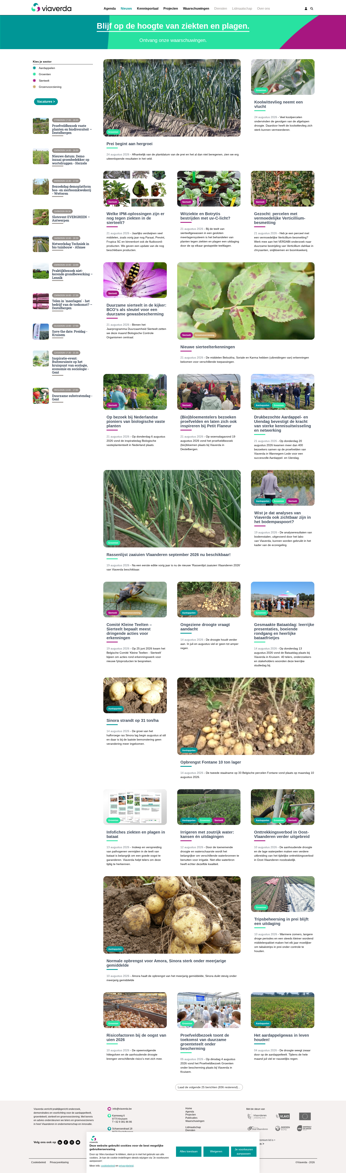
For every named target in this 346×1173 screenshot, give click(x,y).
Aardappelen (47, 68)
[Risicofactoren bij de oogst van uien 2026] (135, 1010)
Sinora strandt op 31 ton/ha (133, 720)
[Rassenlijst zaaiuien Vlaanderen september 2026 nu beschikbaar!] (172, 508)
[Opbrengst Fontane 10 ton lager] (246, 716)
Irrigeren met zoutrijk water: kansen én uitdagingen (207, 834)
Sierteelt (44, 80)
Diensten (220, 8)
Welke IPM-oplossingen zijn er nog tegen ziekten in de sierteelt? (135, 218)
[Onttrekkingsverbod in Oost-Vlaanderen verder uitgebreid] (282, 807)
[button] (312, 8)
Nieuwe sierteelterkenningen (207, 347)
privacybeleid (126, 1165)
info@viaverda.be (122, 1108)
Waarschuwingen (196, 8)
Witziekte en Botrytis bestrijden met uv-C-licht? (205, 216)
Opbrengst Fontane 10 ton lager (210, 762)
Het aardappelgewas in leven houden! (281, 1037)
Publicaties (191, 1117)
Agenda (110, 8)
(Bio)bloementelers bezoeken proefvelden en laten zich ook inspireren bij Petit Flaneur (208, 421)
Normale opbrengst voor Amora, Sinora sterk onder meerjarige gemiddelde (166, 963)
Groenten (45, 74)
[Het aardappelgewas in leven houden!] (282, 1010)
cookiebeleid (108, 1165)
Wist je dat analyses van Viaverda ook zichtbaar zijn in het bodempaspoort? (282, 517)
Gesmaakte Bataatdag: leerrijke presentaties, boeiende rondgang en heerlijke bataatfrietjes (284, 631)
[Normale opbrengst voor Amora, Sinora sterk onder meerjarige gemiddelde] (172, 915)
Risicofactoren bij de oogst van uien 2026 (136, 1037)
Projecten (170, 8)
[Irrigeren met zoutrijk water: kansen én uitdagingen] (209, 807)
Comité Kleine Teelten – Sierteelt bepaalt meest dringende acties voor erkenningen (129, 631)
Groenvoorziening (50, 86)
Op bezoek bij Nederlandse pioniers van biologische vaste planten (136, 421)
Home (188, 1108)
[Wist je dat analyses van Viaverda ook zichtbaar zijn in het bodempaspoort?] (283, 488)
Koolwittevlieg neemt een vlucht (278, 104)
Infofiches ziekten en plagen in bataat (136, 834)
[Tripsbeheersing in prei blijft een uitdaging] (283, 894)
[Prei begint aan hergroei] (172, 98)
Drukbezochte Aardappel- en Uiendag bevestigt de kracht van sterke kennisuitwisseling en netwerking (282, 424)
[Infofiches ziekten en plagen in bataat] (135, 807)
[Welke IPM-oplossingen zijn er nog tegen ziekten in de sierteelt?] (135, 189)
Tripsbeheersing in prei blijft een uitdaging (281, 921)
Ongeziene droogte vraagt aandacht (205, 626)
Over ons (263, 8)
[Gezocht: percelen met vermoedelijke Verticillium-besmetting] (282, 189)
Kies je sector (42, 61)
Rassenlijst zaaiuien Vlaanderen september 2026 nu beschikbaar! (169, 554)
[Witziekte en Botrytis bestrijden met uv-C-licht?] (209, 189)
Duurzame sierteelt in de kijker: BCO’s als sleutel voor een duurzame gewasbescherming (136, 309)
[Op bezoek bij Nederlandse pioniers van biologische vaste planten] (135, 392)
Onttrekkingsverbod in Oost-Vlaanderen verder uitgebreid (282, 834)
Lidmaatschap (242, 8)
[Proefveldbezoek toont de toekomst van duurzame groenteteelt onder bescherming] (209, 1010)
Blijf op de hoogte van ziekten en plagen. (173, 25)
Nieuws (126, 8)
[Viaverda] (51, 7)
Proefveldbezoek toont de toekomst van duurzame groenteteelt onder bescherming (204, 1042)
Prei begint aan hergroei (130, 144)
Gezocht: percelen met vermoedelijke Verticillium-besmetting (279, 218)
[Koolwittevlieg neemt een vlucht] (283, 77)
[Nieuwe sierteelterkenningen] (246, 301)
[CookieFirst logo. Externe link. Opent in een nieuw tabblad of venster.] (94, 1139)
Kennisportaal (147, 8)
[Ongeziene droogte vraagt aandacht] (209, 599)
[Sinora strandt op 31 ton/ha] (135, 695)
